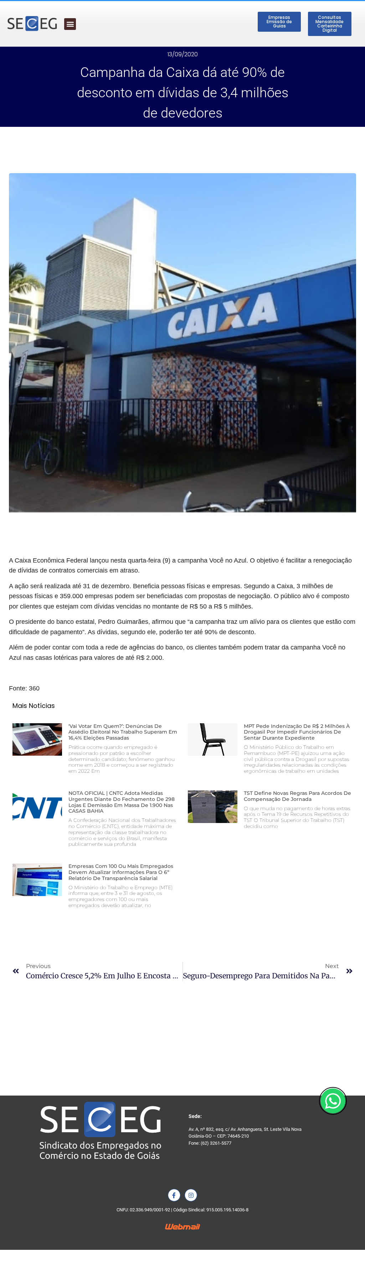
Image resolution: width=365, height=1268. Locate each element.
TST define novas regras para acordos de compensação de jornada (297, 796)
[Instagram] (191, 1195)
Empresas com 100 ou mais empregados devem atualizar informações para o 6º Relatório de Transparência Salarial (120, 872)
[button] (70, 24)
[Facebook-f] (174, 1195)
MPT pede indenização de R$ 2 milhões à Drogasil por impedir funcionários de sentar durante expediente (297, 732)
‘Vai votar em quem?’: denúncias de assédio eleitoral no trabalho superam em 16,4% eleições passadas (122, 732)
